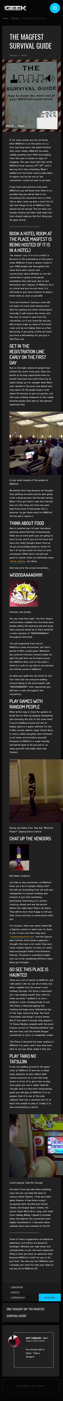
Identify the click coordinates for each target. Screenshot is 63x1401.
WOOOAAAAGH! (18, 1297)
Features (15, 18)
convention (17, 1287)
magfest (15, 1292)
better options (17, 561)
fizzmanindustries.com (22, 936)
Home (5, 18)
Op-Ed (23, 55)
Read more (50, 1297)
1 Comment (29, 1297)
